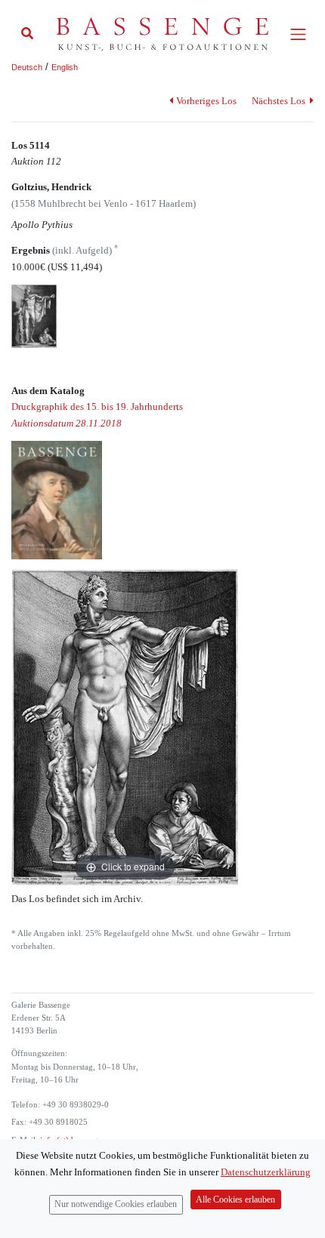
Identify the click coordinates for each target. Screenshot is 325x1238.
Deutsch (26, 67)
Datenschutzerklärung (266, 1172)
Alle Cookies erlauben (235, 1200)
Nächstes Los (280, 100)
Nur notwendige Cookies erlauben (115, 1204)
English (64, 67)
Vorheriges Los (206, 100)
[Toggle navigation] (298, 34)
